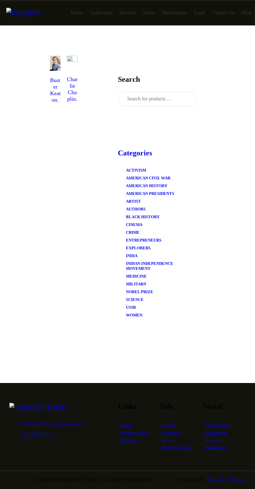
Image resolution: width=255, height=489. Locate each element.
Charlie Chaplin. (72, 89)
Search (186, 99)
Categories (135, 153)
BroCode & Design (226, 479)
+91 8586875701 (36, 434)
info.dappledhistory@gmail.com (50, 424)
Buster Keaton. (55, 90)
